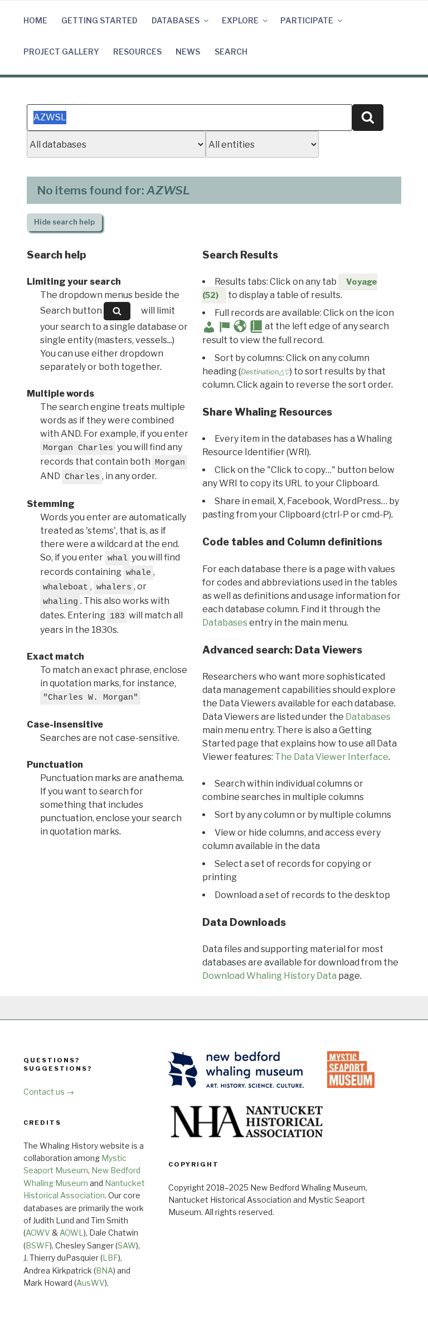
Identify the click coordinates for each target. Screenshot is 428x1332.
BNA (104, 1270)
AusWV (90, 1282)
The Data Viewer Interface (331, 757)
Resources (137, 51)
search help (64, 222)
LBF (110, 1257)
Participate (306, 20)
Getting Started (99, 20)
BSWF (38, 1245)
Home (35, 20)
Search (231, 51)
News (188, 51)
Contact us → (48, 1091)
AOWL (72, 1232)
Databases (176, 20)
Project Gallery (61, 51)
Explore (240, 20)
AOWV (38, 1232)
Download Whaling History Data (269, 975)
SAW (127, 1245)
